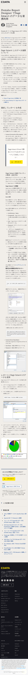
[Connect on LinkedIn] (26, 25)
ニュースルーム (18, 624)
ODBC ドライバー (4, 594)
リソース (3, 650)
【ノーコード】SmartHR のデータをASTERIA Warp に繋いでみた (13, 521)
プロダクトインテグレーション (7, 623)
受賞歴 (16, 626)
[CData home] (6, 2)
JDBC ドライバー (4, 596)
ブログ (2, 648)
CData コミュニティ (5, 643)
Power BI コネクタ (5, 609)
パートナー (3, 629)
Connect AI (17, 596)
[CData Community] (13, 580)
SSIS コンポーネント (19, 598)
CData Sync (17, 594)
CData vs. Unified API (5, 633)
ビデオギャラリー (4, 657)
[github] (10, 580)
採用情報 (16, 633)
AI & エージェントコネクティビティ (7, 626)
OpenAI (16, 655)
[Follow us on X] (23, 25)
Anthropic (17, 643)
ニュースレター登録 (5, 652)
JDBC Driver (7, 37)
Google (16, 648)
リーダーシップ (18, 629)
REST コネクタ (4, 605)
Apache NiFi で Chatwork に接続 (13, 518)
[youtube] (7, 580)
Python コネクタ (4, 600)
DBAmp (16, 600)
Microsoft (17, 650)
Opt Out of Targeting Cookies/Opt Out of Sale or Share (14, 672)
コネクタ (3, 620)
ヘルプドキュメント (20, 265)
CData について (18, 620)
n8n (15, 652)
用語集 (2, 655)
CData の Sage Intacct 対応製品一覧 (12, 98)
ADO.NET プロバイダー (5, 598)
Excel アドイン (4, 607)
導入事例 (3, 646)
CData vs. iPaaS (4, 631)
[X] (5, 580)
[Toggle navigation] (25, 2)
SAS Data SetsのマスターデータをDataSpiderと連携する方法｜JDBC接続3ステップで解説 (15, 526)
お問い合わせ (6, 585)
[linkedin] (2, 580)
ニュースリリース (18, 622)
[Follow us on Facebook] (21, 25)
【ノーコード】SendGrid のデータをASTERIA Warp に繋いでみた (14, 531)
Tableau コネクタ (4, 612)
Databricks (17, 646)
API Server (3, 603)
